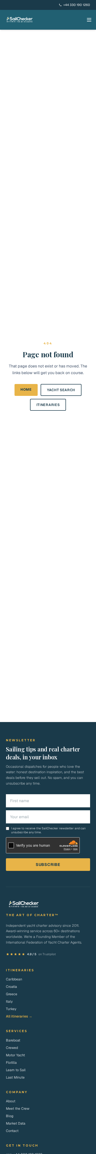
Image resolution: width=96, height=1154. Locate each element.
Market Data (15, 1123)
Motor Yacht (15, 1055)
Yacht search (61, 390)
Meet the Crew (17, 1108)
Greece (11, 994)
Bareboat (13, 1040)
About (10, 1101)
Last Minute (15, 1077)
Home (26, 389)
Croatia (11, 986)
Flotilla (11, 1062)
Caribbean (14, 979)
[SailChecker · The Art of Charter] (19, 19)
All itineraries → (19, 1016)
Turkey (11, 1009)
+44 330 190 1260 (76, 5)
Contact (12, 1131)
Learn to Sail (16, 1070)
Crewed (12, 1047)
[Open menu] (89, 20)
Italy (9, 1001)
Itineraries (48, 405)
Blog (9, 1116)
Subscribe (48, 864)
